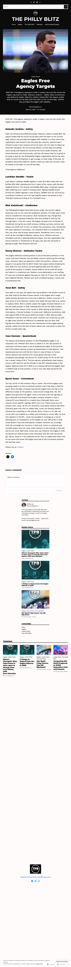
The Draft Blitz (39, 611)
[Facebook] (32, 881)
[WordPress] (39, 881)
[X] (40, 2)
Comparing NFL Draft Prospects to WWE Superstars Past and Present (60, 665)
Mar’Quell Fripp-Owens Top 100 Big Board (33, 614)
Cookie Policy (39, 963)
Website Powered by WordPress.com (35, 877)
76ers (23, 627)
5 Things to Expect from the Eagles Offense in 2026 (35, 584)
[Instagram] (31, 2)
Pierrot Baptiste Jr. (35, 107)
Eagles (24, 550)
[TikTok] (34, 2)
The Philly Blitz (35, 19)
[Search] (66, 7)
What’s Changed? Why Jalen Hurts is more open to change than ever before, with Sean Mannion (35, 554)
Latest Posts (35, 76)
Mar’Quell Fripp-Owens (29, 617)
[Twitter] (35, 881)
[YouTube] (37, 2)
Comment (59, 490)
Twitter (20, 447)
